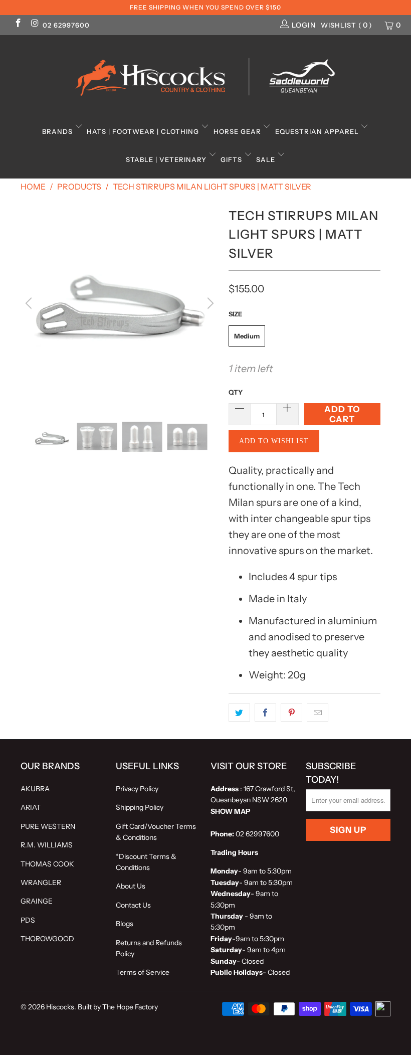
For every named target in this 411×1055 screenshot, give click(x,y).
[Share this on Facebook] (265, 713)
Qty (236, 392)
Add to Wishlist (274, 441)
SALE (266, 159)
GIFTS (232, 159)
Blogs (124, 923)
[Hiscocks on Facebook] (18, 24)
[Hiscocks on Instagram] (35, 24)
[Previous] (30, 304)
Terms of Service (142, 972)
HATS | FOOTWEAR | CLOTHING (144, 131)
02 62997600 (66, 25)
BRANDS (58, 131)
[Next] (209, 304)
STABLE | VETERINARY (167, 159)
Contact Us (133, 905)
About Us (130, 886)
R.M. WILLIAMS (47, 844)
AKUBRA (35, 788)
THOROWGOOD (47, 938)
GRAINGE (37, 901)
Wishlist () (346, 25)
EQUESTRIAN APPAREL (318, 131)
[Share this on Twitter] (239, 713)
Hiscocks (60, 1006)
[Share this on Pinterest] (291, 713)
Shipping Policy (139, 807)
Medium (247, 336)
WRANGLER (41, 882)
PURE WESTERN (48, 826)
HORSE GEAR (238, 131)
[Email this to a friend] (317, 713)
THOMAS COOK (47, 863)
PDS (28, 920)
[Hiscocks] (205, 73)
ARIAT (31, 807)
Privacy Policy (137, 788)
